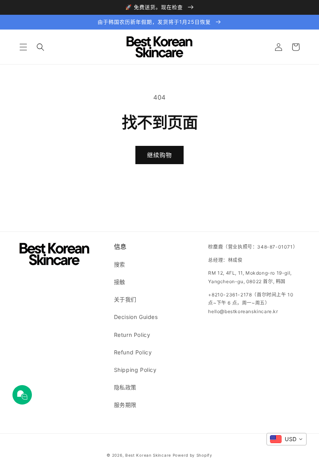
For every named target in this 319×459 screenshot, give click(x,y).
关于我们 (125, 299)
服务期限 (125, 404)
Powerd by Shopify (192, 455)
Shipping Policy (135, 369)
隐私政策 (125, 387)
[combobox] (286, 439)
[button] (23, 47)
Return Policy (132, 334)
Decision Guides (136, 317)
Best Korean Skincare (148, 455)
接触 (119, 282)
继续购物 (159, 155)
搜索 (119, 264)
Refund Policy (133, 352)
